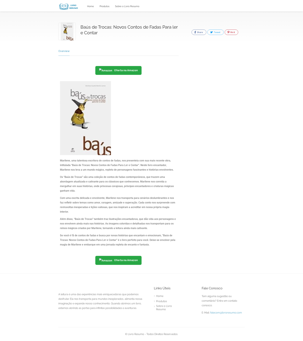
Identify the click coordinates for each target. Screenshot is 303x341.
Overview (64, 51)
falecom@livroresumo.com (226, 312)
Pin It (232, 32)
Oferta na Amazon (125, 70)
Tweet (216, 32)
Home (90, 6)
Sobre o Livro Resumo (127, 6)
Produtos (104, 6)
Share (199, 32)
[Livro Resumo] (68, 6)
